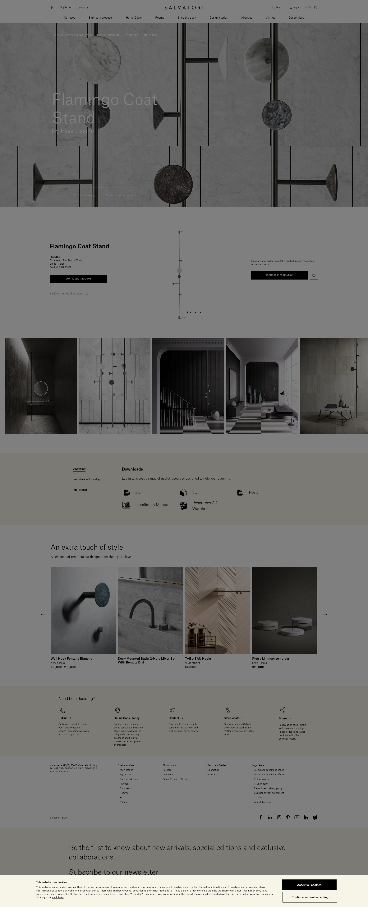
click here (58, 897)
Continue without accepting (310, 897)
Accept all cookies (309, 884)
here (112, 894)
